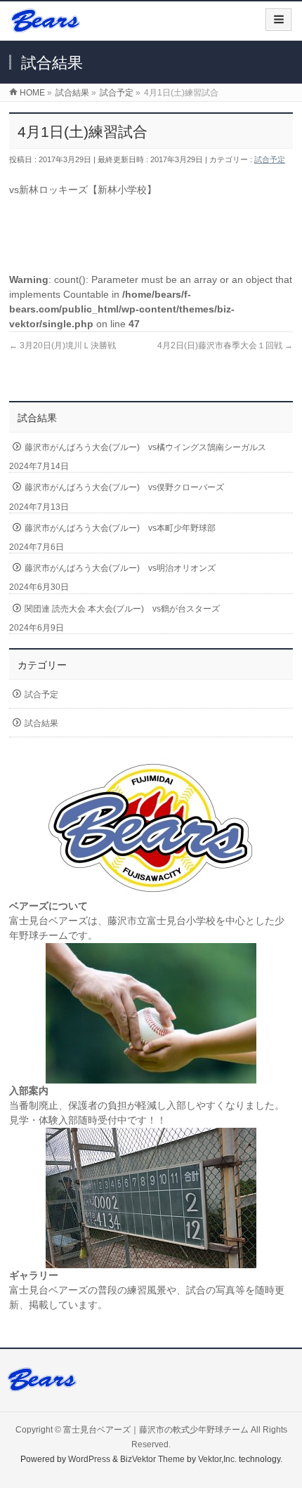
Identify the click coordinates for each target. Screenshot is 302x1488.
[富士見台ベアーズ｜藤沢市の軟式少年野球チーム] (45, 25)
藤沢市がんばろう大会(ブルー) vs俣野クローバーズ (124, 487)
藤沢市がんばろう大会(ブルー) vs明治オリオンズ (120, 568)
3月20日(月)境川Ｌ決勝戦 (62, 345)
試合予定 (269, 159)
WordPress (89, 1459)
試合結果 (41, 723)
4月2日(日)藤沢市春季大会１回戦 (225, 345)
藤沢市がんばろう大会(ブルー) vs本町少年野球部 (120, 528)
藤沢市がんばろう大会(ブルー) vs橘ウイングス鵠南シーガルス (145, 447)
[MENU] (278, 19)
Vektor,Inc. (217, 1459)
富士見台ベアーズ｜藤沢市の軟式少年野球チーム (156, 1430)
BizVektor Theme (152, 1459)
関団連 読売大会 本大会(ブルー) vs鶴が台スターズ (122, 609)
